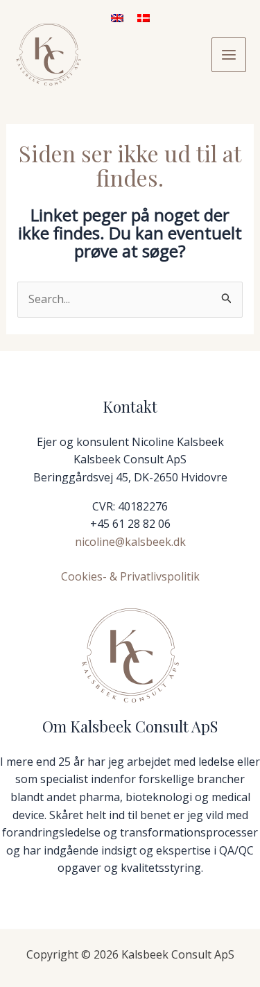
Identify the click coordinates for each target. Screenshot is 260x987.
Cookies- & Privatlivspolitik (130, 576)
